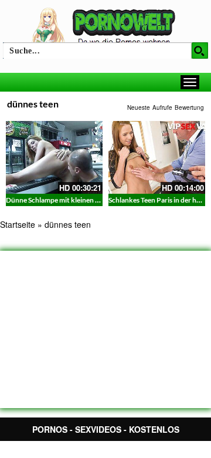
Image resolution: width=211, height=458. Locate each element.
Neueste (138, 107)
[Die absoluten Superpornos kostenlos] (105, 27)
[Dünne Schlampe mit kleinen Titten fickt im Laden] (54, 157)
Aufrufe (162, 107)
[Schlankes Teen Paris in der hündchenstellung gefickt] (156, 157)
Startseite (17, 224)
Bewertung (189, 107)
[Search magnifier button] (200, 50)
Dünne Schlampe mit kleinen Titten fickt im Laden (82, 200)
